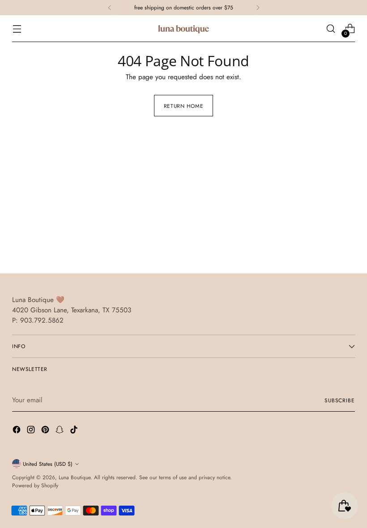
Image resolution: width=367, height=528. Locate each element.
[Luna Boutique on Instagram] (31, 431)
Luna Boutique (74, 477)
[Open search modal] (331, 29)
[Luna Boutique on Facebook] (17, 431)
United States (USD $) (48, 464)
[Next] (258, 7)
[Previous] (109, 7)
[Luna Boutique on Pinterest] (46, 431)
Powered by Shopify (35, 485)
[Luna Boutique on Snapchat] (60, 431)
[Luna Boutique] (183, 29)
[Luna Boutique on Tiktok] (74, 431)
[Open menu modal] (17, 29)
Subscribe (339, 400)
